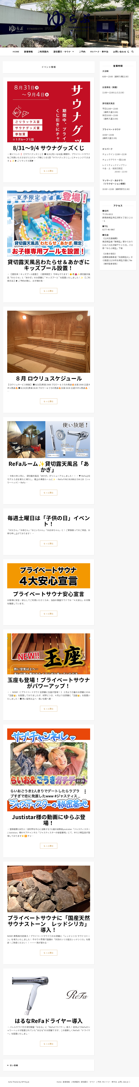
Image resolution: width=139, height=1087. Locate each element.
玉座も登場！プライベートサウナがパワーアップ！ (48, 683)
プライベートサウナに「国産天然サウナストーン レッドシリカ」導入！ (48, 924)
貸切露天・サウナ (62, 51)
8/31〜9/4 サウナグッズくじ (49, 148)
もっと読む (49, 171)
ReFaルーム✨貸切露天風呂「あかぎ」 (48, 466)
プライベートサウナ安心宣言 (48, 594)
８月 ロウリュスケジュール (48, 378)
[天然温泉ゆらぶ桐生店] (69, 21)
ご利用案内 (43, 51)
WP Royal (25, 1082)
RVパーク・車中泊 (99, 51)
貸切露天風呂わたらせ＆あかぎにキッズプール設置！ (48, 265)
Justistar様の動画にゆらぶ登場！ (48, 820)
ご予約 (82, 51)
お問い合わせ (119, 51)
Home (16, 51)
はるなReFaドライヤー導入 (49, 1021)
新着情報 (28, 51)
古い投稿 (13, 1065)
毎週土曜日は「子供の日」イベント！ (48, 521)
